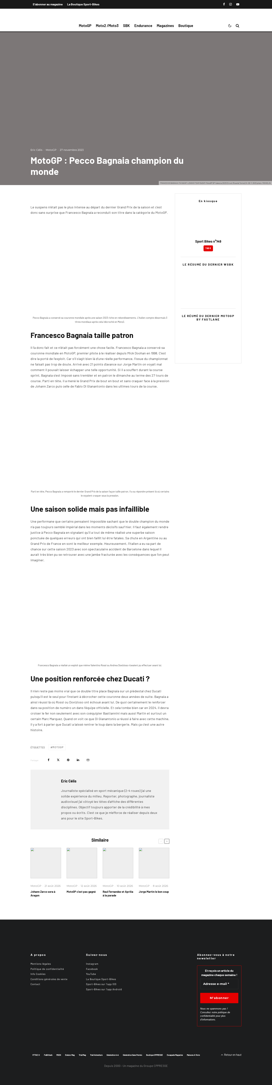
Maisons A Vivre (193, 1055)
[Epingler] (68, 760)
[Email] (88, 760)
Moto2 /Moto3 (107, 25)
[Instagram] (230, 4)
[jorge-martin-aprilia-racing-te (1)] (154, 863)
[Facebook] (224, 4)
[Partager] (48, 760)
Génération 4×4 (113, 1055)
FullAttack (48, 1055)
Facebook (92, 968)
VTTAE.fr (36, 1055)
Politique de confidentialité (47, 968)
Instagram (92, 963)
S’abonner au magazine (48, 4)
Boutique (185, 25)
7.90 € (208, 248)
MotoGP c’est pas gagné (81, 891)
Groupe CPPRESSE (156, 1065)
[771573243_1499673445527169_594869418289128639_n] (118, 863)
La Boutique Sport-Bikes (83, 4)
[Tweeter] (58, 760)
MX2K (58, 1055)
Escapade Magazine (175, 1055)
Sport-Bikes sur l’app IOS (101, 984)
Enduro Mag (70, 1055)
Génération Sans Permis (132, 1055)
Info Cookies (38, 973)
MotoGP (85, 25)
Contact (35, 984)
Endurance (143, 25)
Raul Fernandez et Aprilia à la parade (118, 893)
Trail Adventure (96, 1055)
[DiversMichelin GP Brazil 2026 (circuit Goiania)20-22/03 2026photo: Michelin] (82, 863)
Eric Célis (36, 150)
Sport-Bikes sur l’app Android (104, 989)
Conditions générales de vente (49, 979)
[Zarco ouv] (46, 863)
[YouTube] (237, 4)
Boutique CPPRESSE (154, 1055)
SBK (126, 25)
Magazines (165, 25)
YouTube (91, 973)
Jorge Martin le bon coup (154, 891)
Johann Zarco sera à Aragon (43, 893)
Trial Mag (82, 1055)
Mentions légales (41, 963)
